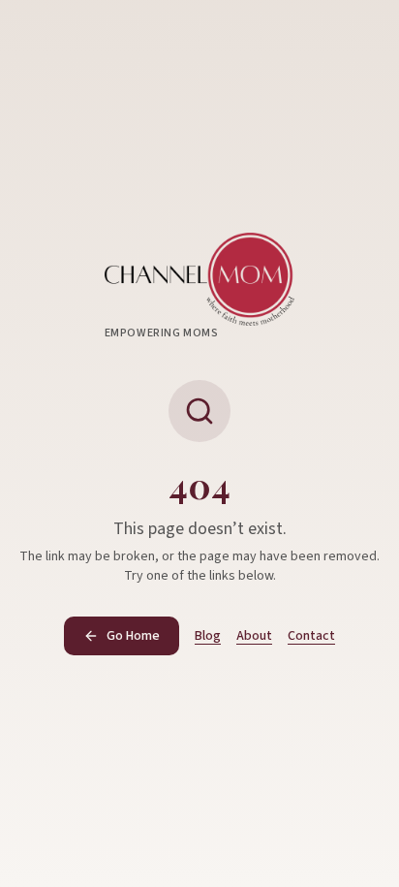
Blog (208, 636)
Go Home (133, 636)
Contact (311, 636)
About (254, 636)
